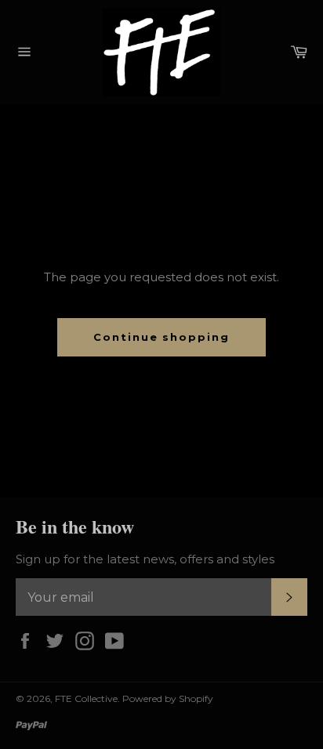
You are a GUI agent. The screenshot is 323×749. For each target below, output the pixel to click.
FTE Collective (86, 698)
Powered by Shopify (167, 698)
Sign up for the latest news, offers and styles (145, 559)
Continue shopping (161, 337)
